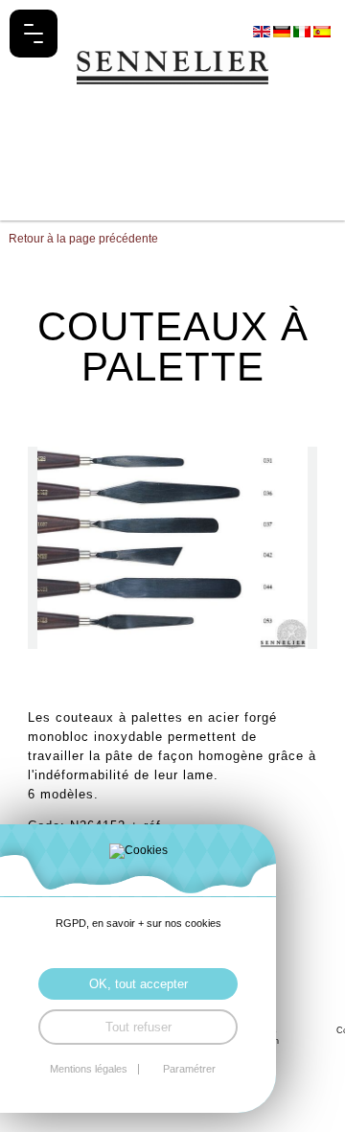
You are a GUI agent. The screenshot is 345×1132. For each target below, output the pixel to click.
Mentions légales (88, 1069)
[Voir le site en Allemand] (283, 30)
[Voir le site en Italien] (303, 30)
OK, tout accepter (138, 984)
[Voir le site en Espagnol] (322, 30)
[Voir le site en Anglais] (263, 30)
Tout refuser (138, 1027)
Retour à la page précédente (83, 238)
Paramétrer (189, 1069)
